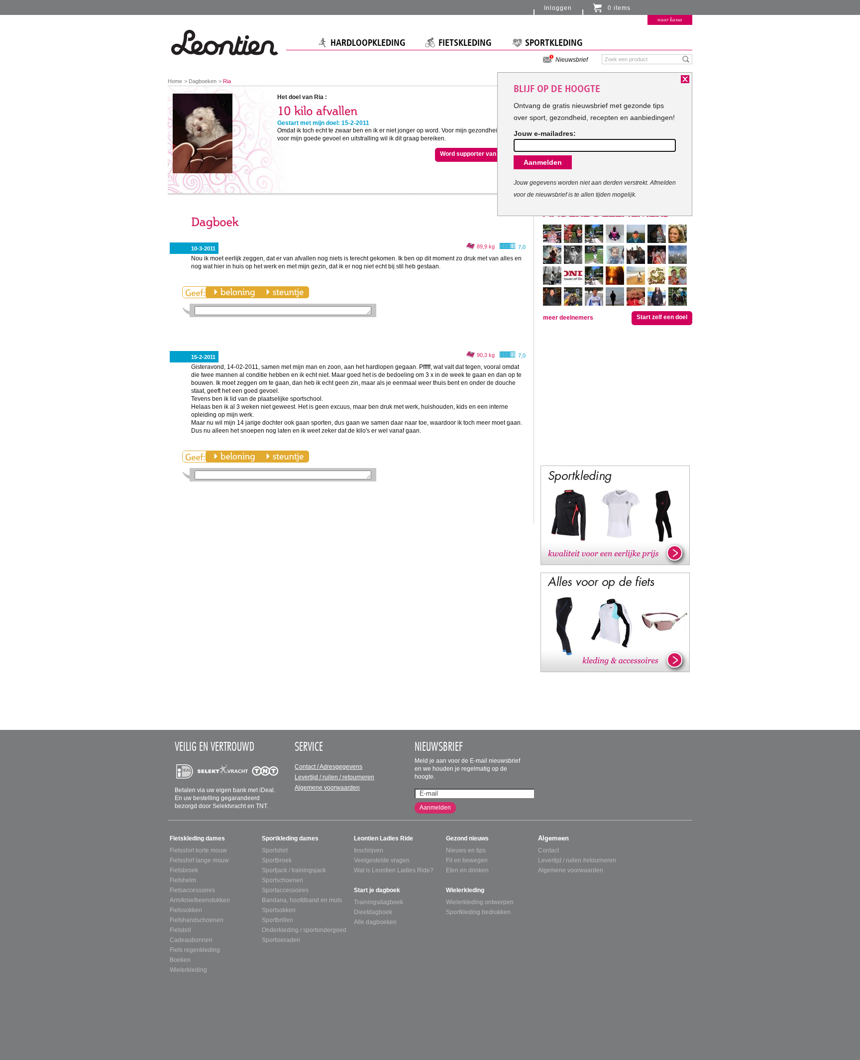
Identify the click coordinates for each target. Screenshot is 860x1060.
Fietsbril (180, 930)
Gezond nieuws (467, 838)
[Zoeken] (686, 59)
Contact (548, 850)
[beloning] (234, 292)
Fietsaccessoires (192, 890)
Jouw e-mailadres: (545, 133)
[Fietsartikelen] (615, 622)
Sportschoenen (282, 880)
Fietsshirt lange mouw (199, 860)
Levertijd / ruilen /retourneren (577, 860)
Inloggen (558, 7)
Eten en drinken (467, 870)
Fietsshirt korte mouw (198, 850)
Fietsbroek (184, 870)
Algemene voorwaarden (327, 787)
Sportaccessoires (285, 890)
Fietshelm (183, 880)
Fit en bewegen (467, 860)
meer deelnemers (568, 317)
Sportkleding (554, 42)
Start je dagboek (377, 890)
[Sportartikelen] (615, 515)
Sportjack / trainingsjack (294, 870)
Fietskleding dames (197, 838)
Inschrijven (368, 850)
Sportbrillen (277, 920)
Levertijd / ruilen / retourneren (334, 777)
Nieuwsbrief (571, 59)
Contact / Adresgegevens (328, 766)
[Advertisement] (615, 394)
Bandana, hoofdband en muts (302, 900)
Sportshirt (275, 850)
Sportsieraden (281, 940)
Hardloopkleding (368, 42)
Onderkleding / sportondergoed (304, 930)
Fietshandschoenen (196, 920)
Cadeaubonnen (191, 940)
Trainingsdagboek (378, 902)
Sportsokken (279, 910)
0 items (619, 7)
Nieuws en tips (466, 850)
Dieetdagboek (373, 912)
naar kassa (669, 19)
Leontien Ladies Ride (383, 838)
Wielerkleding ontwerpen (480, 902)
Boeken (180, 959)
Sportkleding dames (290, 838)
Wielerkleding (188, 969)
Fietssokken (186, 910)
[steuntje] (284, 292)
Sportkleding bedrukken (478, 912)
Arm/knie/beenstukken (200, 900)
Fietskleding (465, 42)
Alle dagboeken (375, 922)
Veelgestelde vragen (382, 860)
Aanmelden (435, 807)
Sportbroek (277, 860)
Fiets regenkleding (195, 949)
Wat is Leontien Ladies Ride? (393, 870)
